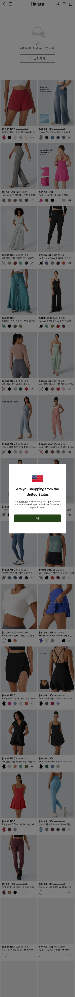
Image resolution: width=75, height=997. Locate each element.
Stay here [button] (23, 501)
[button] (37, 478)
